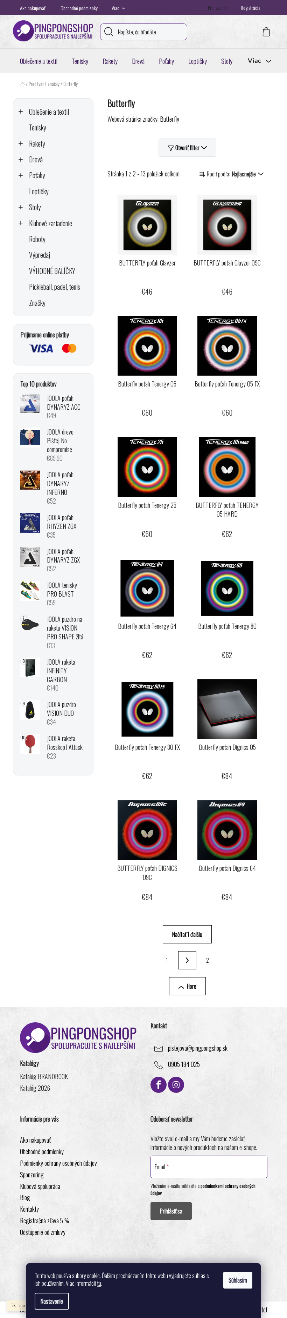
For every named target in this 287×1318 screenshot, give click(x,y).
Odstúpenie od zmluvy (42, 1232)
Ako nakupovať (33, 8)
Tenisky (37, 127)
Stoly (35, 207)
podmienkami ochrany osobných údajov (202, 1189)
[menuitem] (38, 61)
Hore (191, 986)
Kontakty (29, 1208)
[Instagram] (176, 1085)
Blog (25, 1197)
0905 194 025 (184, 1064)
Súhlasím (238, 1280)
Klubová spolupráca (40, 1186)
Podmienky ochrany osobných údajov (58, 1163)
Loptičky (39, 191)
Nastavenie (52, 1301)
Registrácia (250, 7)
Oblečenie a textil (49, 112)
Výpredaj (39, 255)
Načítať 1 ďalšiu (187, 934)
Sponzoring (32, 1174)
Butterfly (169, 118)
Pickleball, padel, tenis (54, 287)
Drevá (36, 159)
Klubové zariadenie (50, 223)
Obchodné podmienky (79, 8)
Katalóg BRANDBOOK (44, 1076)
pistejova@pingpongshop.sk (197, 1048)
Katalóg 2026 (35, 1088)
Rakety (37, 144)
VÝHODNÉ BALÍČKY (52, 271)
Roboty (37, 239)
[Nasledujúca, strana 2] (187, 960)
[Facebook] (158, 1085)
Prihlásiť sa (171, 1211)
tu (99, 1283)
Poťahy (37, 175)
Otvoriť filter (187, 147)
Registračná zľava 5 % (44, 1220)
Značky (37, 303)
